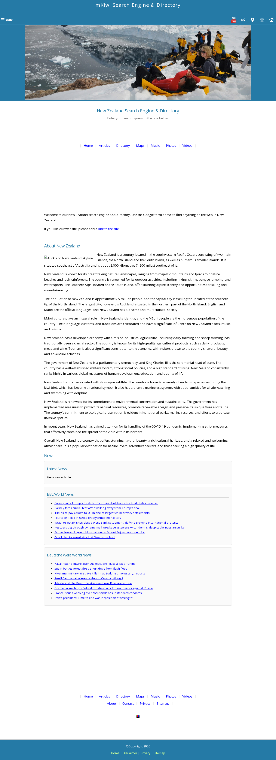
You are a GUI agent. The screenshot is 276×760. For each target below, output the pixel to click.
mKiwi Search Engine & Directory (138, 5)
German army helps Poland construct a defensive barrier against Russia (103, 588)
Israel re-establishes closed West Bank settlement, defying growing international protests (116, 522)
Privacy (145, 703)
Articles (104, 145)
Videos (187, 145)
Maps (140, 145)
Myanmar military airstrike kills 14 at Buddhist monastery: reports (99, 573)
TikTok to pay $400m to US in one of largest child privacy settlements (102, 513)
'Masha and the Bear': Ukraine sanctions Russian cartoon (93, 583)
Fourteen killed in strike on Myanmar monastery (87, 517)
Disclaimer (130, 753)
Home (88, 145)
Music (155, 145)
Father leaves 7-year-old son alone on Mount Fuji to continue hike (99, 532)
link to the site (108, 229)
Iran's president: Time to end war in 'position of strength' (93, 598)
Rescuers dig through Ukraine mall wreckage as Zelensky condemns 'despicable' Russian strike (119, 527)
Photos (171, 145)
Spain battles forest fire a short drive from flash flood (90, 568)
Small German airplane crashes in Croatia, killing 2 (88, 578)
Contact (128, 703)
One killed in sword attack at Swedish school (84, 537)
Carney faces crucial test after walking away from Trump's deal (97, 508)
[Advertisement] (138, 182)
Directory (123, 145)
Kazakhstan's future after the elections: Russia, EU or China (94, 563)
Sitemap (163, 703)
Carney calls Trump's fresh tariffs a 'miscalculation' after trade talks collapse (106, 503)
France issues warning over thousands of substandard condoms (98, 593)
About (111, 703)
